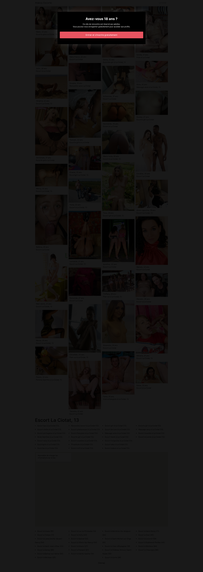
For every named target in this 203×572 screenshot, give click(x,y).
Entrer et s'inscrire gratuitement (101, 35)
